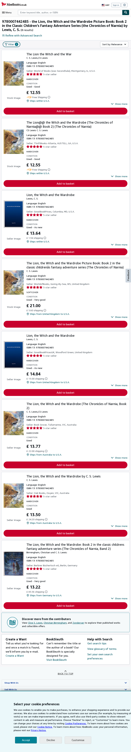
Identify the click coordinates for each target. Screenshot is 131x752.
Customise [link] (78, 740)
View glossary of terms (102, 648)
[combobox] (70, 12)
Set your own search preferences (100, 656)
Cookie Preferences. (75, 723)
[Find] (125, 12)
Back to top (65, 673)
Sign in (116, 5)
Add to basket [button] (65, 111)
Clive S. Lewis (35, 622)
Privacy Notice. (38, 730)
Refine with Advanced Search (23, 35)
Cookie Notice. (45, 726)
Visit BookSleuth (56, 659)
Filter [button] (12, 44)
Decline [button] (51, 740)
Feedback (128, 275)
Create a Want (15, 655)
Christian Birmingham (55, 622)
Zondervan (78, 622)
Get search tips (96, 643)
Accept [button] (26, 740)
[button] (119, 104)
